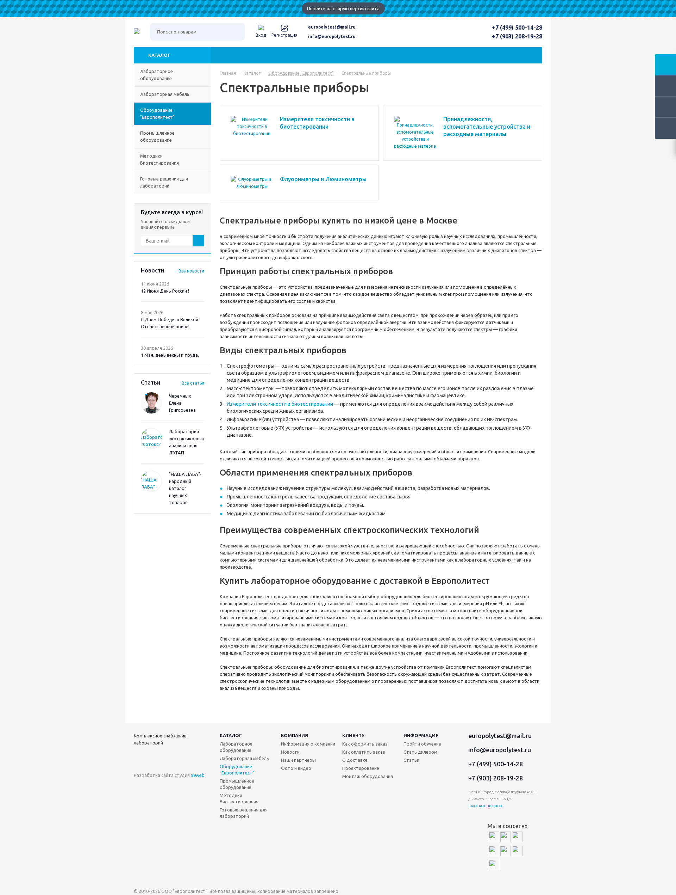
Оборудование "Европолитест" (237, 769)
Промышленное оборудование (237, 784)
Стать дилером (420, 751)
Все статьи (193, 383)
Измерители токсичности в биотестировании (280, 404)
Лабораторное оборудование (236, 747)
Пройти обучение (422, 743)
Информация (421, 735)
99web (198, 775)
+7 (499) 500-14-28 (517, 27)
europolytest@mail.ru (332, 27)
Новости (290, 751)
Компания (294, 735)
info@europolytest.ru (332, 36)
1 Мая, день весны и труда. (170, 355)
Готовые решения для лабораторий (244, 813)
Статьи (411, 760)
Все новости (191, 271)
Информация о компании (308, 743)
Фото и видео (296, 768)
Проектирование (360, 768)
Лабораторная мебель (244, 758)
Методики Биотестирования (239, 798)
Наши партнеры (298, 760)
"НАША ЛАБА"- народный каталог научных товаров (185, 488)
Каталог (159, 55)
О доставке (355, 760)
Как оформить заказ (365, 743)
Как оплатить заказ (363, 751)
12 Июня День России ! (165, 290)
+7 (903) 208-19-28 (517, 36)
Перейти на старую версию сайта (343, 8)
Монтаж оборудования (367, 776)
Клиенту (353, 735)
